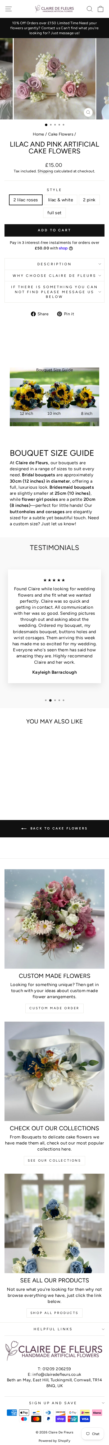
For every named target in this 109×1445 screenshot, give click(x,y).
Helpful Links (53, 1329)
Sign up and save (53, 1403)
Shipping (45, 171)
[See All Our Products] (54, 1223)
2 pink (89, 199)
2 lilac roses (25, 199)
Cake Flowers (60, 134)
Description (54, 264)
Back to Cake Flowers (58, 828)
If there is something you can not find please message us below (54, 292)
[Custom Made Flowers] (54, 919)
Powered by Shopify (54, 1441)
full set (54, 212)
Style (54, 190)
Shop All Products (54, 1313)
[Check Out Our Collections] (54, 1071)
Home (38, 134)
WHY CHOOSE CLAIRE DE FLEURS (54, 275)
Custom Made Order (54, 1008)
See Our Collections (54, 1160)
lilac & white (60, 199)
